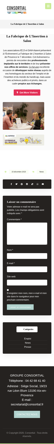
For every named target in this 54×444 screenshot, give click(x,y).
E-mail (11, 263)
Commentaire (14, 219)
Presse (27, 347)
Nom (10, 250)
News (41, 172)
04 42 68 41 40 (35, 380)
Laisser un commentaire (20, 307)
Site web (11, 276)
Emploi (27, 338)
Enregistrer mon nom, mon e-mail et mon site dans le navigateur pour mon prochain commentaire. (27, 296)
